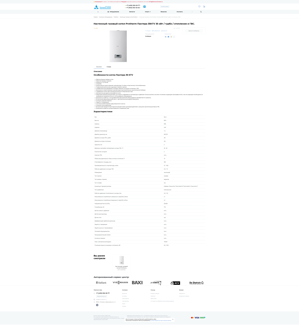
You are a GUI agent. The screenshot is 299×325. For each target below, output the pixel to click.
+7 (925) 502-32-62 (133, 8)
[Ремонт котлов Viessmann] (120, 282)
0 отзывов (147, 30)
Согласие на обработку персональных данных (162, 301)
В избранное (156, 30)
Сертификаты (125, 301)
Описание (99, 66)
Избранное (182, 293)
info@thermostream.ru (156, 1)
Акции (123, 303)
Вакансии (164, 11)
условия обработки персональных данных (160, 320)
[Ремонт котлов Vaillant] (101, 282)
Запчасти (132, 11)
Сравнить (164, 30)
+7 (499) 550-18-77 (133, 5)
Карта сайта (153, 298)
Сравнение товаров (184, 296)
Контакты (180, 11)
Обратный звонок (101, 296)
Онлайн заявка (164, 6)
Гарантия (153, 296)
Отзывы (109, 66)
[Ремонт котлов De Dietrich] (196, 282)
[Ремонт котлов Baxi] (137, 282)
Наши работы (125, 298)
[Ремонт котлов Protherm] (155, 283)
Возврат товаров (155, 293)
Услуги (147, 11)
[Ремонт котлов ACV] (175, 283)
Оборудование (114, 11)
